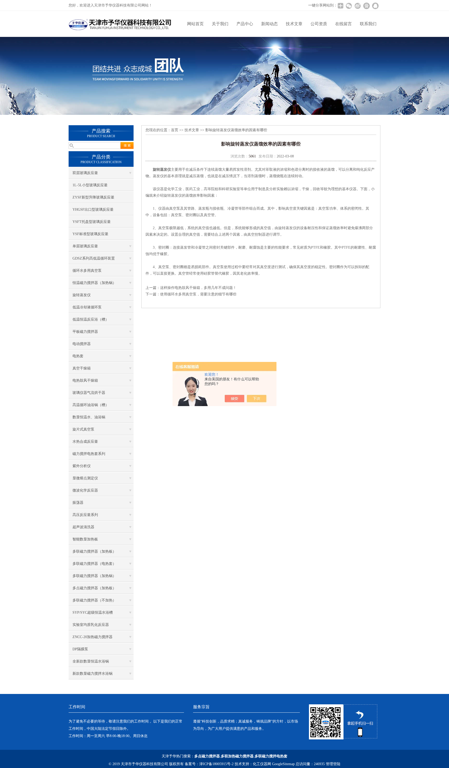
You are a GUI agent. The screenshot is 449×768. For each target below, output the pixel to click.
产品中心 (244, 24)
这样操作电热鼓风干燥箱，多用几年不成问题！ (198, 288)
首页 (174, 130)
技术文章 (294, 24)
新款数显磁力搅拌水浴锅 (92, 674)
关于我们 (220, 24)
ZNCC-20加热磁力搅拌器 (92, 637)
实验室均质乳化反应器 (90, 625)
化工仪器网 (262, 764)
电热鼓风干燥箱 (85, 380)
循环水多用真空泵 (87, 271)
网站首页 (195, 24)
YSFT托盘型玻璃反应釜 (91, 222)
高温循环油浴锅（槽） (90, 405)
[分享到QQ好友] (375, 6)
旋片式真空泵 (83, 429)
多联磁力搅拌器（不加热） (94, 600)
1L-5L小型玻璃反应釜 (90, 185)
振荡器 (77, 503)
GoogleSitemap (283, 764)
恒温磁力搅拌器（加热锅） (94, 283)
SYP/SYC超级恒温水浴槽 (92, 612)
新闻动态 (269, 24)
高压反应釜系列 (85, 515)
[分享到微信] (348, 6)
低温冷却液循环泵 (87, 307)
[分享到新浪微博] (357, 6)
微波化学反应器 (85, 490)
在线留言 (343, 24)
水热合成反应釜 (85, 441)
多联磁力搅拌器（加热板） (94, 551)
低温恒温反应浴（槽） (90, 319)
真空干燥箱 (81, 368)
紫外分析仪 (81, 466)
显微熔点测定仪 (85, 478)
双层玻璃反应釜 (85, 173)
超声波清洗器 (83, 527)
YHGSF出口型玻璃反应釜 (93, 209)
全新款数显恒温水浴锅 (90, 661)
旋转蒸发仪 (81, 295)
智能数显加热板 (85, 539)
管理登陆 (333, 764)
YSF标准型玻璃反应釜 (90, 234)
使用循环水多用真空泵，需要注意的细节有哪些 (198, 294)
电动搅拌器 (81, 344)
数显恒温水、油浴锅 (88, 417)
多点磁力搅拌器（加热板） (94, 588)
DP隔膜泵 (80, 649)
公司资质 (319, 24)
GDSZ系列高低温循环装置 (93, 258)
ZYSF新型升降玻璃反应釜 (93, 197)
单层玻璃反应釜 (85, 246)
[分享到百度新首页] (366, 6)
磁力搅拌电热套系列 (88, 454)
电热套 (77, 356)
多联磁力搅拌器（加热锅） (94, 576)
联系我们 (368, 24)
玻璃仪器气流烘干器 (88, 393)
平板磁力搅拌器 (85, 332)
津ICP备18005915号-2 (216, 764)
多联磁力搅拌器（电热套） (94, 564)
